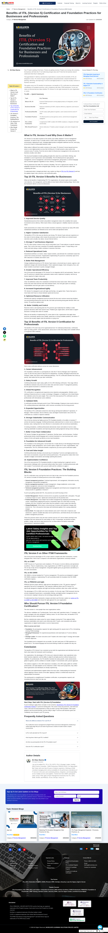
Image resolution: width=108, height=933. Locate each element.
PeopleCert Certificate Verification (71, 872)
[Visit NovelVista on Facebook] (19, 849)
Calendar (59, 3)
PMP (53, 882)
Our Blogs (12, 868)
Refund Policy (50, 868)
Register (95, 3)
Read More (10, 834)
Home (8, 9)
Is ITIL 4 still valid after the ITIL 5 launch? (36, 733)
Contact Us (13, 865)
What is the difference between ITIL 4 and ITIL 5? (38, 720)
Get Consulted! (93, 121)
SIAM (43, 882)
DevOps (57, 882)
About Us (78, 3)
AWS (39, 882)
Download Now (37, 546)
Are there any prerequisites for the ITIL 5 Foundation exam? (41, 742)
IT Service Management (18, 9)
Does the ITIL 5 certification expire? (35, 746)
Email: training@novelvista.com (90, 864)
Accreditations (13, 863)
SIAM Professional (74, 889)
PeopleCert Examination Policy (72, 861)
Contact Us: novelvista (90, 867)
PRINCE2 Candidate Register (71, 868)
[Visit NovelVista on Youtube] (24, 849)
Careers (31, 863)
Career (49, 865)
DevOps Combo (43, 891)
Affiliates (31, 861)
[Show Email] (97, 931)
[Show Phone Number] (100, 931)
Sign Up (76, 800)
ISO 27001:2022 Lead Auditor (31, 889)
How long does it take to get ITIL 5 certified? (37, 737)
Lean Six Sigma (71, 882)
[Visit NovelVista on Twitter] (14, 849)
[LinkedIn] (45, 760)
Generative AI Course (47, 889)
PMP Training (33, 891)
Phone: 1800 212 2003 (90, 861)
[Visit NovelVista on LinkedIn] (10, 849)
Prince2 (48, 882)
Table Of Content (14, 86)
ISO (27, 882)
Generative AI (33, 882)
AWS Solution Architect (61, 889)
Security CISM (53, 891)
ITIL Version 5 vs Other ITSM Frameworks (15, 123)
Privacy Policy (51, 861)
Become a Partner (33, 865)
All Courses (47, 3)
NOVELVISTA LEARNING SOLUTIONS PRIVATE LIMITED (62, 927)
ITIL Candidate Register (72, 865)
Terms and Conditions (52, 863)
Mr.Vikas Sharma (15, 70)
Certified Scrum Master (79, 891)
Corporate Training (69, 3)
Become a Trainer (33, 868)
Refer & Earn (102, 3)
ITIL (24, 882)
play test (9, 830)
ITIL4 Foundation (17, 889)
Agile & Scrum (81, 882)
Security (63, 882)
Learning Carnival (87, 3)
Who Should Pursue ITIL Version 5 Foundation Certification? (14, 131)
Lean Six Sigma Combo (65, 891)
